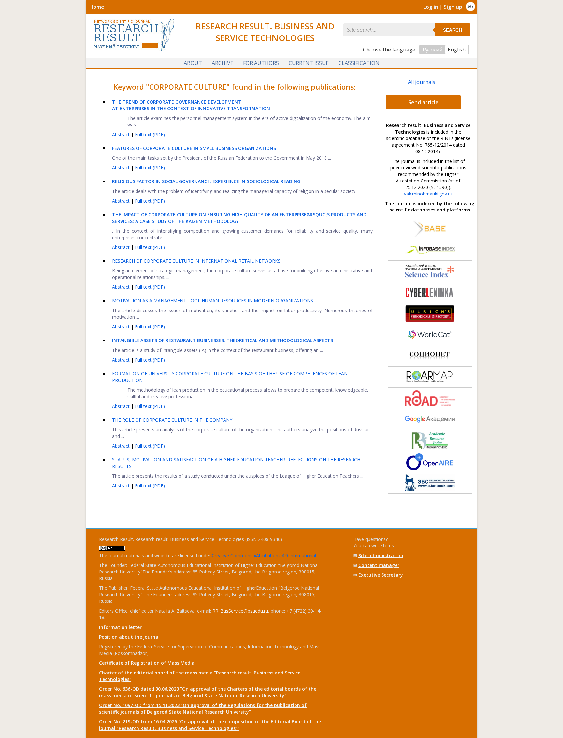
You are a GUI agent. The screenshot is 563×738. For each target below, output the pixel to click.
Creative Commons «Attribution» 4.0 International (264, 555)
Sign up (453, 6)
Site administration (380, 555)
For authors (261, 62)
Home (96, 6)
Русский (432, 49)
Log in (430, 6)
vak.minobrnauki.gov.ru (428, 194)
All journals (421, 82)
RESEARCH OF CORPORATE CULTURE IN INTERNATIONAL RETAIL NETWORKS (196, 261)
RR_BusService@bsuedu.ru (240, 611)
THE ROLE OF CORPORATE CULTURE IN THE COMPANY (172, 420)
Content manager (378, 565)
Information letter (120, 627)
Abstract (121, 134)
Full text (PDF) (150, 134)
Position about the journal (129, 637)
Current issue (309, 62)
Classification (359, 62)
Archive (222, 62)
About (193, 62)
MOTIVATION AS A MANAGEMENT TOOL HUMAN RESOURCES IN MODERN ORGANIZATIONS (212, 300)
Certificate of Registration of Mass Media (147, 663)
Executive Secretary (380, 575)
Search (452, 30)
